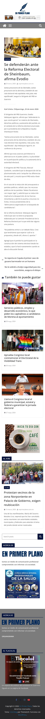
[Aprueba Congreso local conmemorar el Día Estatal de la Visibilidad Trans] (22, 331)
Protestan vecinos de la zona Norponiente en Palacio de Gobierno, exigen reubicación (22, 499)
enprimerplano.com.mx (25, 84)
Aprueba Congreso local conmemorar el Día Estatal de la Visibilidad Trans (21, 357)
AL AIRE (7, 487)
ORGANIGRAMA (8, 636)
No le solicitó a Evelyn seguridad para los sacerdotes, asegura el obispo (22, 269)
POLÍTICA (7, 59)
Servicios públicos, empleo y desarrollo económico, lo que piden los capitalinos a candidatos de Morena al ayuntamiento (22, 312)
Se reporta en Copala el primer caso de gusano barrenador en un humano (22, 260)
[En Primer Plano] (4, 25)
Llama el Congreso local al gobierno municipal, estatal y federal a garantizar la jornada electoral (20, 404)
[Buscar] (40, 537)
